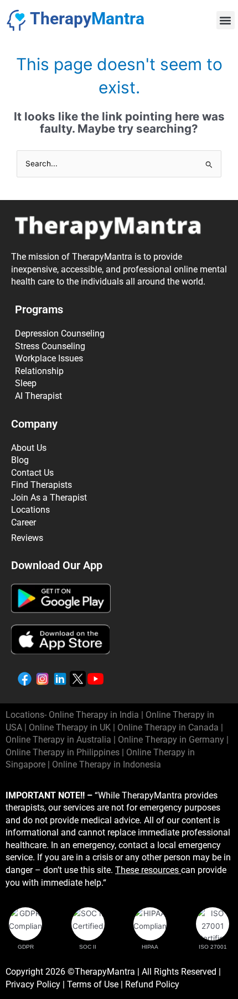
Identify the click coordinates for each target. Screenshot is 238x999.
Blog (20, 460)
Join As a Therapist (49, 497)
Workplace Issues (49, 358)
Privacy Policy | (36, 984)
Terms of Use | (96, 984)
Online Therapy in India (94, 714)
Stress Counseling (50, 346)
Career (23, 522)
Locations (30, 509)
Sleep (26, 383)
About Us (28, 448)
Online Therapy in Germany (171, 739)
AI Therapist (38, 396)
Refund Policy (152, 984)
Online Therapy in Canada (168, 727)
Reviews (27, 538)
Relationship (39, 371)
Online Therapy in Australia (58, 739)
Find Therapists (41, 485)
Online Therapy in (63, 752)
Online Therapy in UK (70, 727)
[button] (225, 20)
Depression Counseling (60, 333)
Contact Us (32, 472)
